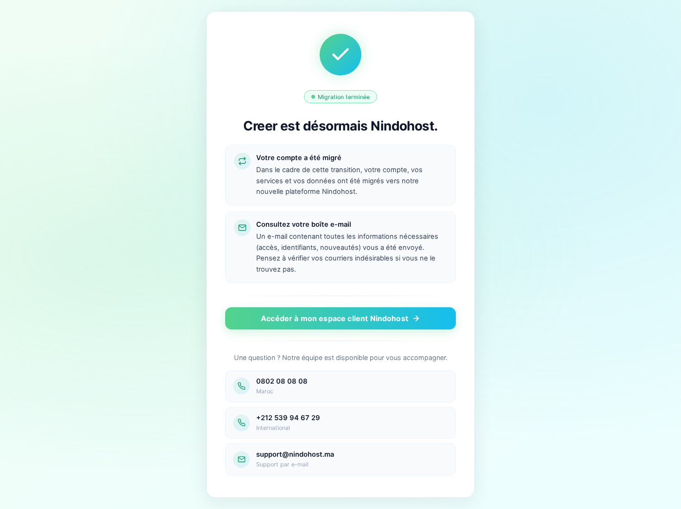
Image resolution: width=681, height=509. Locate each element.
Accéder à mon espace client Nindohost (334, 318)
